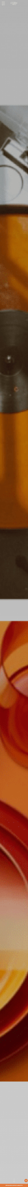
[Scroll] (14, 1181)
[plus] (26, 1180)
